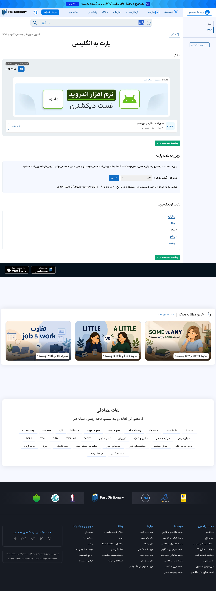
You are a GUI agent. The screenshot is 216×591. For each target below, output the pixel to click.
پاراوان (171, 216)
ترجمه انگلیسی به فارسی (172, 532)
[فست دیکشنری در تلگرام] (33, 538)
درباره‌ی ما (88, 538)
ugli (61, 431)
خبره (45, 446)
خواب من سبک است (87, 446)
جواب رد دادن (163, 438)
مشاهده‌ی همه (166, 314)
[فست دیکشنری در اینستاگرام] (49, 538)
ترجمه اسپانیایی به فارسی (171, 549)
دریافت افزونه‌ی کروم (204, 555)
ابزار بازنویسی (147, 538)
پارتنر (172, 236)
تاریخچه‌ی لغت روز (205, 566)
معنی (209, 24)
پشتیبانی (89, 532)
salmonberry (134, 431)
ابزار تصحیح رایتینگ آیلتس (141, 566)
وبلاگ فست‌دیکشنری (113, 532)
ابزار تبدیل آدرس (146, 561)
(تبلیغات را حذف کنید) (152, 80)
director (189, 431)
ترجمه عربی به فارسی (174, 566)
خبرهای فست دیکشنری (112, 555)
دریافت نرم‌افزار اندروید (203, 544)
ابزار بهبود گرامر (146, 532)
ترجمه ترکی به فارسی (173, 561)
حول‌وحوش (184, 438)
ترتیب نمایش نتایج (197, 45)
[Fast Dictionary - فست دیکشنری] (14, 12)
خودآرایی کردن (113, 446)
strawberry (28, 431)
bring (29, 438)
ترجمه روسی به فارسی (173, 572)
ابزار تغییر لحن (146, 555)
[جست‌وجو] (35, 22)
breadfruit (171, 431)
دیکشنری (210, 532)
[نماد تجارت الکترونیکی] (165, 498)
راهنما (90, 544)
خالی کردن (29, 446)
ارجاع (209, 29)
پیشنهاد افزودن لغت (83, 549)
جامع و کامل (141, 438)
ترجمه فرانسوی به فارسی (172, 544)
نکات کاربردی (117, 549)
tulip (55, 438)
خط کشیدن (62, 446)
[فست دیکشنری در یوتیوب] (24, 538)
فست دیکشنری (23, 553)
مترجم (209, 538)
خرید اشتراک (208, 561)
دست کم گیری (118, 454)
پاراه (173, 223)
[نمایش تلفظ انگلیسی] (21, 69)
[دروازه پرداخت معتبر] (183, 498)
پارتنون (171, 243)
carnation (71, 438)
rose (42, 438)
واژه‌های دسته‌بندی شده (112, 544)
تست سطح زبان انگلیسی (202, 572)
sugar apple (93, 431)
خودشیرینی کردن (137, 446)
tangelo (46, 431)
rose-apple (114, 431)
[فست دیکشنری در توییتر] (41, 538)
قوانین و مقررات (86, 561)
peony (87, 438)
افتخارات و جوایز (115, 561)
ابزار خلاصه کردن (145, 549)
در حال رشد (97, 454)
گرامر (121, 538)
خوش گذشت (161, 446)
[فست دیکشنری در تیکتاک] (15, 538)
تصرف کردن (105, 438)
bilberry (75, 431)
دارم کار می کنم (184, 446)
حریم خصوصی (86, 555)
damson (153, 431)
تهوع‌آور (122, 438)
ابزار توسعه (148, 544)
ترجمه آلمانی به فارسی (173, 538)
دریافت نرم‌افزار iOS (205, 549)
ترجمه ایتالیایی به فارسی (172, 555)
